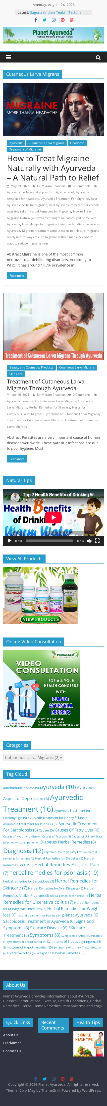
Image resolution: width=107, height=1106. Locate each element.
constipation (29, 842)
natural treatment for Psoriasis (39, 915)
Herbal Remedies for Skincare (49, 407)
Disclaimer (12, 1042)
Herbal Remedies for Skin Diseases (55, 888)
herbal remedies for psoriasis (54, 872)
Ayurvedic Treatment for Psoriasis (30, 824)
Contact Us (12, 1050)
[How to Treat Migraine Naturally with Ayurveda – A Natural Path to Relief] (53, 85)
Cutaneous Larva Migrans (46, 143)
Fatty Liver (78, 852)
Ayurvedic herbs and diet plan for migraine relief (40, 192)
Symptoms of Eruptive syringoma (74, 941)
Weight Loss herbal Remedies (60, 953)
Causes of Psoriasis (56, 836)
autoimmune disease (21, 788)
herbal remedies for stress (69, 896)
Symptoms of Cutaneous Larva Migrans (72, 414)
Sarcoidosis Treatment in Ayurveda (39, 921)
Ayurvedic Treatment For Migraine (65, 198)
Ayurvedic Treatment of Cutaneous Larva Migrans (41, 401)
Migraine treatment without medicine (48, 230)
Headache (77, 143)
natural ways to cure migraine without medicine (49, 237)
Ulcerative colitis (21, 953)
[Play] (9, 540)
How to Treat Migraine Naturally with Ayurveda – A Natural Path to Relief (53, 168)
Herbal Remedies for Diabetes (59, 858)
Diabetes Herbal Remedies (68, 842)
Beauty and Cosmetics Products (31, 367)
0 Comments (81, 186)
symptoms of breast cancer (26, 942)
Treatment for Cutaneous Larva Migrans (35, 420)
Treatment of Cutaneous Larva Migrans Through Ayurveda (45, 385)
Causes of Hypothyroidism (22, 836)
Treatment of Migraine (25, 149)
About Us (10, 1034)
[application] (53, 517)
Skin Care (16, 374)
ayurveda (58, 787)
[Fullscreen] (97, 540)
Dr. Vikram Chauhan (51, 186)
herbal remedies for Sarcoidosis (28, 881)
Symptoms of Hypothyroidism (28, 947)
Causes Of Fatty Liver (77, 830)
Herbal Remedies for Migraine (50, 211)
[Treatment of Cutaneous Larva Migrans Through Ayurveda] (53, 296)
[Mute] (89, 540)
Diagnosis (23, 850)
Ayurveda (16, 143)
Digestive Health (56, 852)
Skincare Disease (48, 927)
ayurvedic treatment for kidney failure (58, 818)
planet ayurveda (80, 915)
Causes (46, 830)
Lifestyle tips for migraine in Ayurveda (48, 224)
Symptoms (45, 935)
